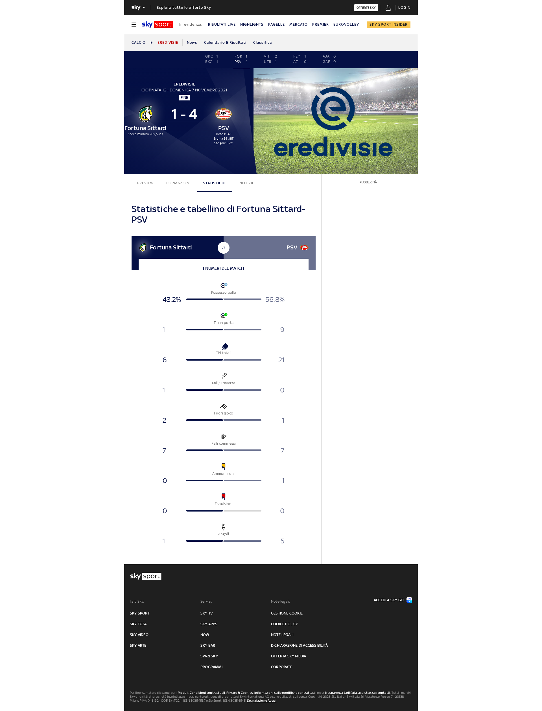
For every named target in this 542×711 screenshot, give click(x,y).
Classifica (262, 42)
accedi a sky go (389, 600)
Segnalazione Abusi (262, 701)
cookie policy (284, 624)
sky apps (209, 624)
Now (204, 635)
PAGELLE (276, 24)
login (404, 7)
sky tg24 (138, 624)
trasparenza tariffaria (341, 693)
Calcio (139, 42)
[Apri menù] (134, 24)
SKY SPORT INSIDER (389, 24)
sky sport (140, 613)
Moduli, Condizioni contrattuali (201, 693)
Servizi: (206, 601)
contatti (384, 693)
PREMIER (320, 24)
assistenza (366, 693)
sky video (139, 635)
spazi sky (209, 656)
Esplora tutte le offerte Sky (184, 7)
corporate (281, 667)
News (192, 42)
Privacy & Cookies (239, 693)
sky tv (206, 613)
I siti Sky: (137, 601)
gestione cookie (287, 613)
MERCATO (298, 24)
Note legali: (280, 601)
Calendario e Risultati (225, 42)
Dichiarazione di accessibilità (299, 645)
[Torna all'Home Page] (158, 24)
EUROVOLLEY (346, 24)
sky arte (138, 645)
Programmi (211, 667)
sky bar (207, 645)
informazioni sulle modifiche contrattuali (285, 693)
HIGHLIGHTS (252, 24)
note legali (282, 635)
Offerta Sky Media (288, 656)
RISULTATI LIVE (222, 24)
